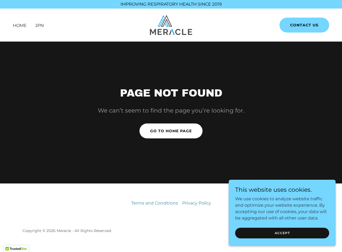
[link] (171, 24)
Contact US (304, 25)
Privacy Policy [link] (196, 203)
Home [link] (20, 25)
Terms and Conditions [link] (154, 203)
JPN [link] (39, 25)
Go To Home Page (171, 131)
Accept (282, 233)
